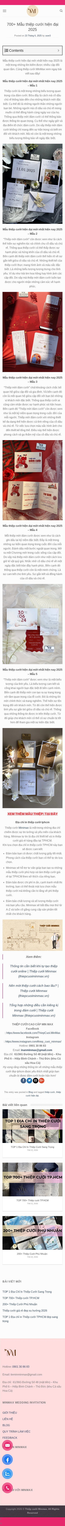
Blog (30, 1092)
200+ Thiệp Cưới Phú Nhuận (20, 1304)
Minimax (24, 827)
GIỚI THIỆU (9, 1412)
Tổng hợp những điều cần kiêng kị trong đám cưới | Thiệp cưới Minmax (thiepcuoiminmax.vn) (33, 1010)
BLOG (6, 1425)
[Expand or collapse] (58, 50)
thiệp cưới (50, 1092)
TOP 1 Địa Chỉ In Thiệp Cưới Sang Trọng (27, 1291)
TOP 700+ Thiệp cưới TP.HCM (20, 1298)
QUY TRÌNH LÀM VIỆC (16, 1431)
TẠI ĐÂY (51, 814)
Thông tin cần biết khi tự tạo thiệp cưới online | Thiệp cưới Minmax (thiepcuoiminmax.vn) (34, 971)
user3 (48, 35)
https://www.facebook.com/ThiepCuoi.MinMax (33, 1032)
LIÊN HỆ (7, 1419)
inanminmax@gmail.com (36, 1050)
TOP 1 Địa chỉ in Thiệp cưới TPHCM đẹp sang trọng (30, 1319)
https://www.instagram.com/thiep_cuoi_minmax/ (33, 1041)
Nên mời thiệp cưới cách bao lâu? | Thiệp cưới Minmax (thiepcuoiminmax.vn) (33, 991)
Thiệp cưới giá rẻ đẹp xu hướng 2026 (24, 1310)
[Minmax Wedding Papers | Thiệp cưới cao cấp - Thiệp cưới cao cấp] (32, 11)
